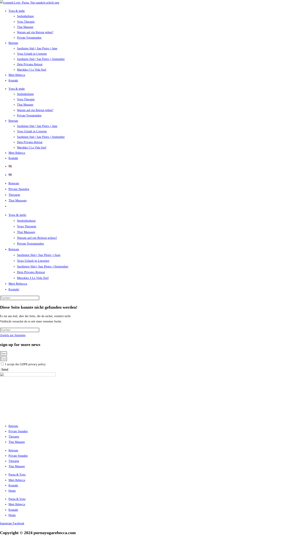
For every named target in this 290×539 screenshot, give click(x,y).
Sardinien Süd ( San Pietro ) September (41, 59)
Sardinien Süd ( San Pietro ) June (37, 48)
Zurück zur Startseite (12, 335)
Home (12, 490)
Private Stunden (18, 189)
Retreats (13, 43)
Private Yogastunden (29, 37)
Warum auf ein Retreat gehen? (35, 32)
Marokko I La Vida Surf (31, 69)
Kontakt (13, 80)
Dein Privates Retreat (29, 64)
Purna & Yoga (16, 474)
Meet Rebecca (16, 75)
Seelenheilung (25, 16)
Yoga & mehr (16, 11)
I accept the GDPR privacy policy (25, 364)
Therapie (14, 194)
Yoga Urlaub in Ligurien (32, 53)
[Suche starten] (41, 298)
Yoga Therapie (26, 21)
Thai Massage (25, 27)
